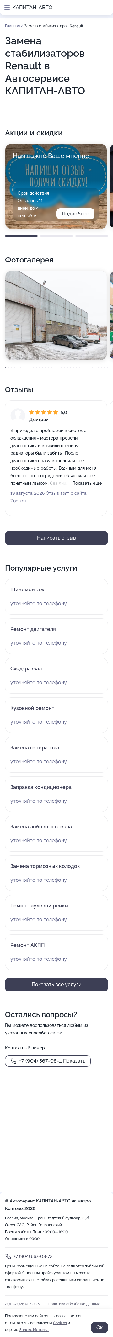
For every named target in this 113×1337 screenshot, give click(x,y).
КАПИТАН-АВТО (32, 7)
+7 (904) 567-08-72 (33, 1256)
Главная (13, 26)
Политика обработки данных (74, 1304)
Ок (99, 1327)
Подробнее (75, 214)
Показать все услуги (57, 984)
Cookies (60, 1323)
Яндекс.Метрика (34, 1330)
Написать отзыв (56, 538)
